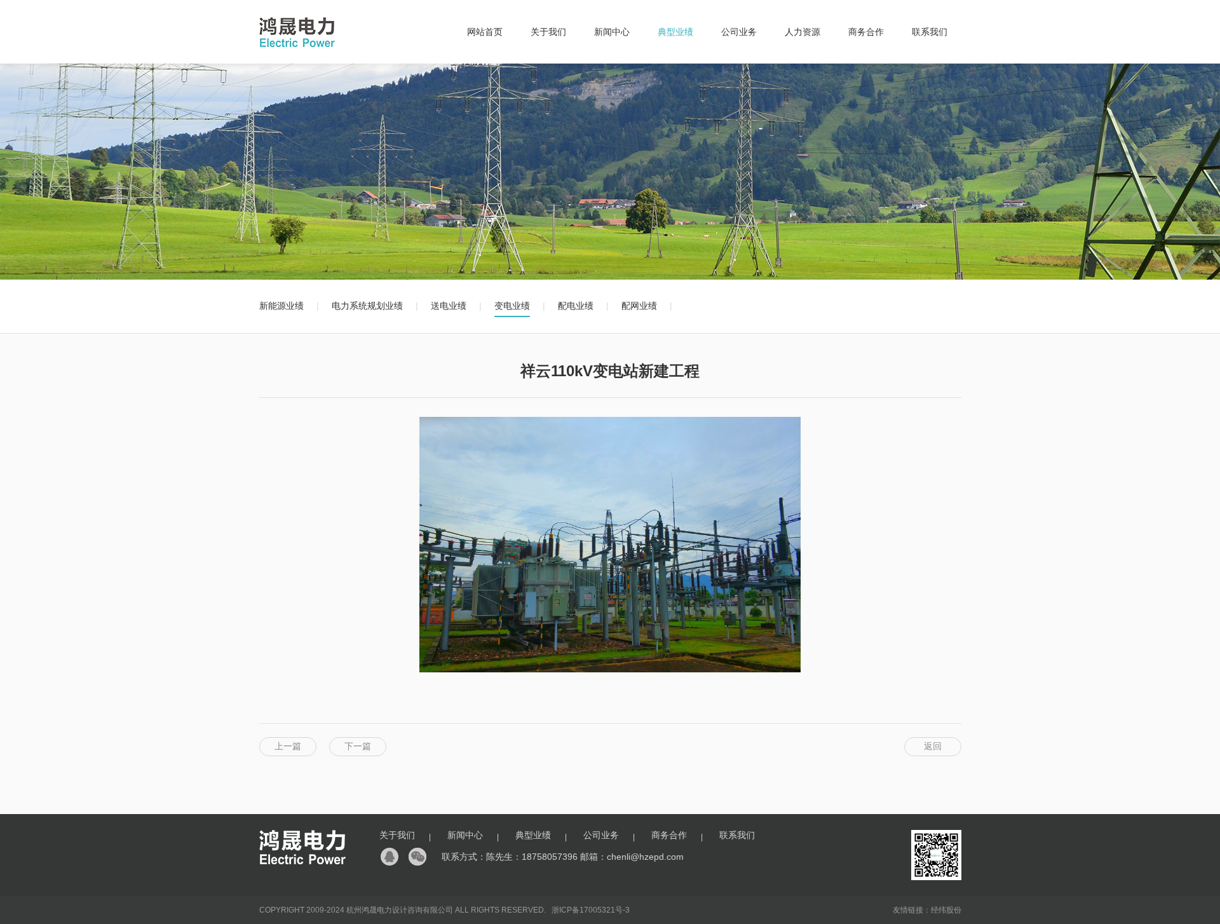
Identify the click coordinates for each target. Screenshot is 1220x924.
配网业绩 (639, 306)
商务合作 (866, 32)
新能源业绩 (281, 306)
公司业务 (739, 32)
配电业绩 (575, 306)
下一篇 (357, 746)
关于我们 (548, 32)
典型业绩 (675, 32)
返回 (933, 746)
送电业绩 (448, 306)
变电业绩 (512, 306)
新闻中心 (612, 32)
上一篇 (287, 746)
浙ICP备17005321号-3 (591, 910)
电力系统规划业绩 (367, 306)
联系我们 (929, 32)
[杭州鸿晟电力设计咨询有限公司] (297, 48)
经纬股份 (946, 910)
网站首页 (485, 32)
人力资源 (802, 32)
